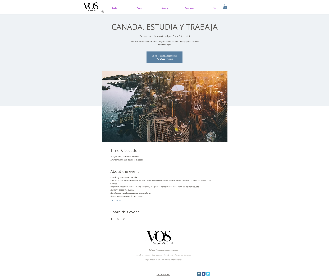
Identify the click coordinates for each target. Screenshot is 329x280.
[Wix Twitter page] (208, 274)
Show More (115, 200)
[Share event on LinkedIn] (124, 219)
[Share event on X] (118, 219)
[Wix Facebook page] (203, 274)
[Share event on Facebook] (111, 219)
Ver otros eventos (164, 58)
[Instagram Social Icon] (199, 274)
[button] (225, 6)
